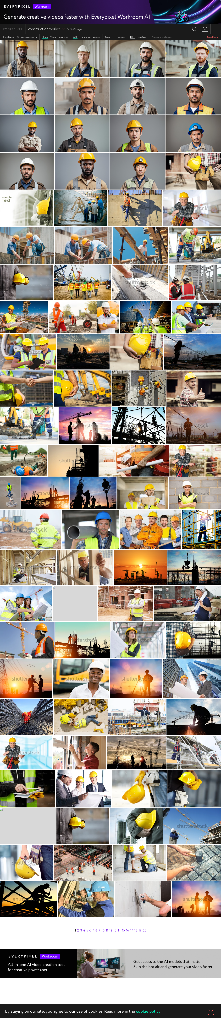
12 (110, 930)
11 (107, 930)
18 (135, 930)
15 (123, 930)
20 (144, 930)
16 (127, 930)
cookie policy (148, 1011)
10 (103, 930)
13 (115, 930)
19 (140, 930)
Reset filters (212, 37)
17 (131, 930)
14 (119, 930)
